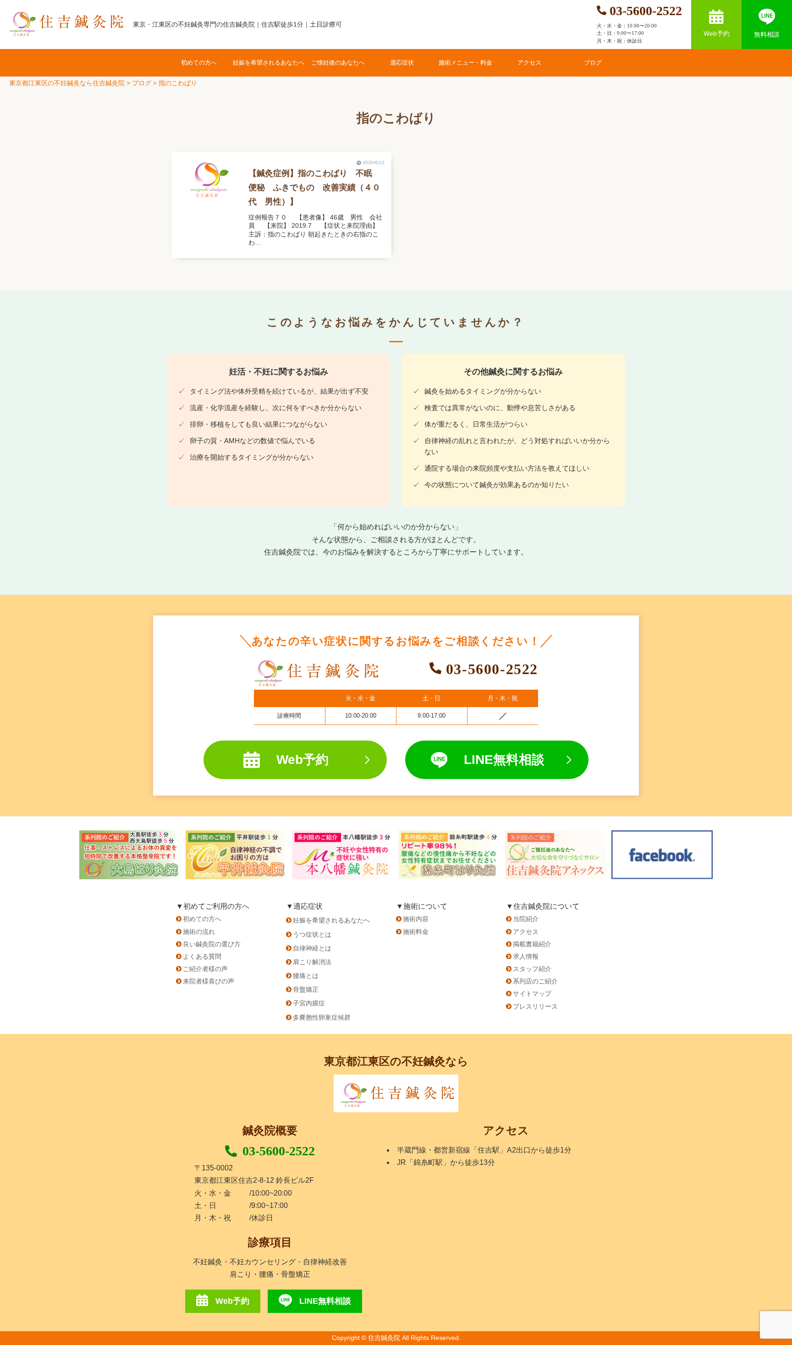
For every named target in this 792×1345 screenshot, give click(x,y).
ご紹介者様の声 (205, 968)
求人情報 (526, 956)
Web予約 (717, 33)
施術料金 (416, 931)
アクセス (529, 62)
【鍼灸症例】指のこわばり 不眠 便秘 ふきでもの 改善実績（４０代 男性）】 (314, 187)
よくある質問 (202, 956)
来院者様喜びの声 (208, 981)
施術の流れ (199, 931)
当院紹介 (526, 918)
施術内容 (416, 918)
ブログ (593, 62)
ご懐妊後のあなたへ (338, 62)
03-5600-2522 (278, 1151)
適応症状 (402, 62)
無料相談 (767, 34)
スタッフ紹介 (532, 968)
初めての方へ (199, 62)
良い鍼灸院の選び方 (212, 944)
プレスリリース (535, 1006)
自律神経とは (312, 948)
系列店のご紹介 (535, 981)
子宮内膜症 (309, 1003)
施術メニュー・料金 (465, 62)
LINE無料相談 (504, 759)
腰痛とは (306, 975)
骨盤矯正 (306, 989)
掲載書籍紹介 (532, 944)
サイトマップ (532, 993)
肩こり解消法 (312, 962)
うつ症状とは (312, 934)
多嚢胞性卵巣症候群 (322, 1017)
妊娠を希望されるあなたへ (268, 62)
